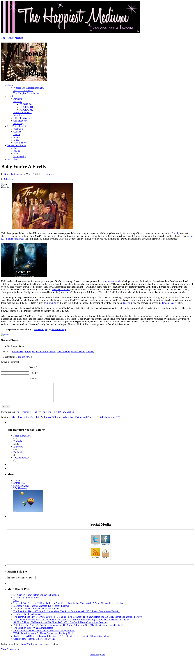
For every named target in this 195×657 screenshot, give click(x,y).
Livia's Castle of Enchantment (27, 614)
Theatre (11, 96)
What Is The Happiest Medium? (28, 87)
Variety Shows (20, 142)
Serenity (176, 233)
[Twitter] (95, 545)
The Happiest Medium (12, 37)
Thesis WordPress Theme (32, 644)
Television (9, 179)
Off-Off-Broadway (22, 118)
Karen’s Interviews (22, 112)
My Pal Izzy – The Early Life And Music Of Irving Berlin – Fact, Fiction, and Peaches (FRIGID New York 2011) (66, 417)
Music (16, 140)
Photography (19, 156)
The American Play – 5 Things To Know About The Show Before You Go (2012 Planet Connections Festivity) (66, 611)
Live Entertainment (16, 126)
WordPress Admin (10, 649)
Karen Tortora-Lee (13, 174)
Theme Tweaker (94, 654)
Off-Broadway (20, 120)
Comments (21, 485)
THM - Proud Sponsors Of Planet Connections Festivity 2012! (43, 633)
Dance (16, 134)
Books (16, 151)
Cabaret (17, 131)
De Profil (17, 452)
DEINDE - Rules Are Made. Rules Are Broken (36, 608)
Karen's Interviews (22, 435)
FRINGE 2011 (27, 104)
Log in (16, 480)
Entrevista (18, 446)
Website (33, 378)
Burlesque (18, 129)
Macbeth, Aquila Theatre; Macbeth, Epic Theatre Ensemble (42, 606)
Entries (19, 483)
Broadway (18, 123)
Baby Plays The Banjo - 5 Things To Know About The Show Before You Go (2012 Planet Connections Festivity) (68, 625)
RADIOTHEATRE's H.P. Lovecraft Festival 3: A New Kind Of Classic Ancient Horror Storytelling (61, 636)
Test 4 (16, 600)
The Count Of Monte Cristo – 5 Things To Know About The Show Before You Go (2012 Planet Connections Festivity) (71, 619)
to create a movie (113, 281)
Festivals (17, 101)
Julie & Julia (52, 303)
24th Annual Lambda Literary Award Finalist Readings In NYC (44, 630)
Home (10, 85)
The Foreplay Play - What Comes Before (33, 628)
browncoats (17, 351)
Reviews (17, 98)
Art (15, 148)
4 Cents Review (21, 457)
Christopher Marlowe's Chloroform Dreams (34, 638)
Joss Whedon (63, 351)
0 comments (47, 174)
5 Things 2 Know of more (26, 597)
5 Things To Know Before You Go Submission (36, 595)
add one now (24, 356)
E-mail (33, 373)
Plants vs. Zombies (61, 289)
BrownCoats (168, 303)
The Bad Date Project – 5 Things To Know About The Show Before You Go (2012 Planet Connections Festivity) (68, 603)
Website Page (40, 329)
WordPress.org (20, 488)
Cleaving (127, 303)
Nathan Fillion (78, 351)
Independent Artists (16, 145)
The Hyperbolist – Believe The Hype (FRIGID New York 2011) (46, 412)
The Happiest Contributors (26, 93)
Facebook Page (58, 329)
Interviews (18, 115)
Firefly (28, 351)
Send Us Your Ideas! (23, 90)
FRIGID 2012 (26, 109)
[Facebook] (105, 545)
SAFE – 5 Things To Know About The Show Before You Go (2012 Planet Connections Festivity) (60, 622)
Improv (16, 137)
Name (33, 367)
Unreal (103, 654)
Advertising (13, 159)
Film (15, 153)
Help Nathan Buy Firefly (44, 351)
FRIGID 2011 (26, 107)
